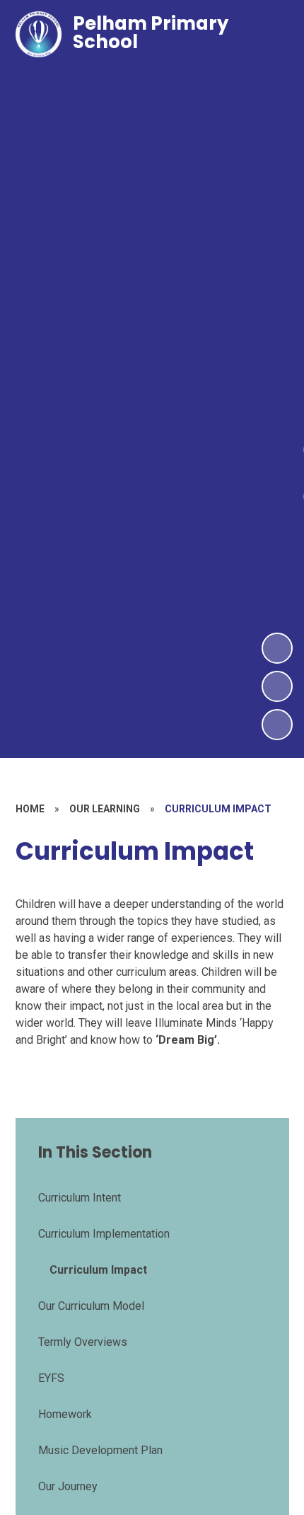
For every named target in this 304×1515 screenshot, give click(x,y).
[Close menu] (268, 34)
